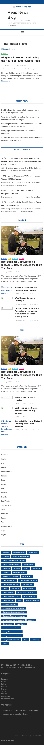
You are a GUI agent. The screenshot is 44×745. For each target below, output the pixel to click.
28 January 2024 (21, 304)
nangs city (15, 588)
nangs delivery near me (11, 596)
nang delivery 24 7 (9, 580)
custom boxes (29, 564)
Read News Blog (18, 15)
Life (9, 258)
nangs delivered (28, 588)
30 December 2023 (21, 430)
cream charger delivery (21, 556)
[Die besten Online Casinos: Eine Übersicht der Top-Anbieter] (7, 411)
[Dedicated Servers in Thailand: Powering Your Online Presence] (7, 428)
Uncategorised (6, 526)
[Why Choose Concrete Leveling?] (7, 301)
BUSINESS (33, 552)
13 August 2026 (7, 272)
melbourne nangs (19, 572)
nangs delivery (8, 592)
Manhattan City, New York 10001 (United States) (20, 710)
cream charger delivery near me (14, 560)
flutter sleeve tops (29, 69)
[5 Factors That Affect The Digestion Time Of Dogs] (7, 290)
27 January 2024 (21, 320)
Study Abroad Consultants (12, 636)
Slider (21, 258)
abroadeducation (19, 552)
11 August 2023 (7, 65)
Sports (3, 518)
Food (3, 480)
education (6, 568)
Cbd (2, 463)
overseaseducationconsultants (13, 620)
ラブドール (5, 158)
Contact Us (25, 735)
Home (16, 735)
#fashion (6, 552)
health (26, 568)
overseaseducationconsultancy (13, 608)
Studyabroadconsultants (11, 640)
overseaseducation (32, 600)
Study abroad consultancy (12, 632)
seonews (31, 620)
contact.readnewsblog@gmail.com (15, 714)
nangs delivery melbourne (26, 592)
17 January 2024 (21, 417)
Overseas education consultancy (14, 612)
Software (4, 514)
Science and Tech (7, 699)
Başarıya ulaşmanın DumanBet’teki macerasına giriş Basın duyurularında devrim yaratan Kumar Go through (21, 161)
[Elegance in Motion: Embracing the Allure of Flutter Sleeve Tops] (22, 49)
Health (3, 484)
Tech (3, 522)
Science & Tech (7, 505)
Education (5, 467)
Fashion (4, 53)
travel (5, 644)
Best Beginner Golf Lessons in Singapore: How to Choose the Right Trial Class (21, 264)
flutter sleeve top (17, 69)
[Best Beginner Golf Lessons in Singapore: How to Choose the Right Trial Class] (22, 240)
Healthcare (36, 568)
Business (4, 258)
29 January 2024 (21, 294)
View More (8, 81)
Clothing (6, 556)
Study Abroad (7, 624)
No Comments (21, 65)
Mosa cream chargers (10, 576)
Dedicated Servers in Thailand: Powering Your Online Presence (28, 423)
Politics (4, 493)
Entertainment (6, 472)
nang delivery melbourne (28, 580)
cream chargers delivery (11, 564)
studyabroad (21, 624)
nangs (5, 588)
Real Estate (5, 501)
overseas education (9, 604)
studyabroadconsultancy (11, 628)
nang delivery (26, 576)
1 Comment (32, 417)
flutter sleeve (7, 69)
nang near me (27, 584)
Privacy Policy (37, 735)
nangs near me (8, 600)
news (19, 600)
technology (35, 640)
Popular (15, 258)
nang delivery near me (10, 584)
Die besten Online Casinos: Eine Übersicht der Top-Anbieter (27, 410)
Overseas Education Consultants (14, 616)
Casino (4, 459)
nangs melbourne (29, 596)
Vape (3, 530)
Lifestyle (6, 572)
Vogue (3, 535)
